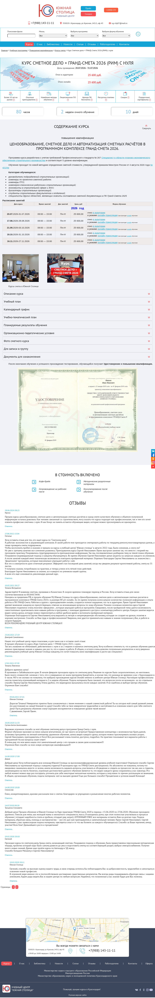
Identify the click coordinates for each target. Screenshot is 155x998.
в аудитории (99, 213)
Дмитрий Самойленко (14, 637)
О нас (40, 44)
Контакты (124, 44)
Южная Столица (16, 699)
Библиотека (53, 44)
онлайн (129, 215)
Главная (4, 50)
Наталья (8, 536)
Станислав (9, 790)
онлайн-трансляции (108, 215)
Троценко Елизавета (13, 808)
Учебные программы (18, 50)
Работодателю (107, 44)
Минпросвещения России (77, 973)
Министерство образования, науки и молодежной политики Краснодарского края (77, 976)
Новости (68, 44)
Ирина (7, 513)
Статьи (80, 44)
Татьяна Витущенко (13, 588)
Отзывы (92, 44)
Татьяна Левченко (12, 665)
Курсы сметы (60, 50)
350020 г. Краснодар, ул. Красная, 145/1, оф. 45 (83, 23)
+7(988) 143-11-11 (42, 23)
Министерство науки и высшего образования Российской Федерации (77, 970)
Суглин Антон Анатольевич (16, 725)
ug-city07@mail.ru (119, 23)
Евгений (8, 839)
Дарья (7, 759)
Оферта (149, 963)
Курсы (29, 44)
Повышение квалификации (41, 50)
